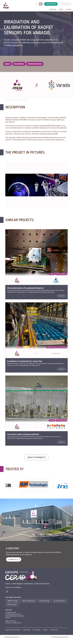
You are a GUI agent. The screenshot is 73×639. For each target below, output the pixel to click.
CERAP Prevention (12, 601)
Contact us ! (12, 559)
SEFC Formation (12, 604)
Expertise (53, 9)
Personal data (54, 630)
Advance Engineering (28, 601)
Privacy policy (36, 630)
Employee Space (51, 4)
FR (37, 4)
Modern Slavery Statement (13, 630)
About (61, 9)
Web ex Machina (14, 637)
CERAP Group (65, 4)
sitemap (45, 630)
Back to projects (36, 457)
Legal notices (26, 630)
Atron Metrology (44, 601)
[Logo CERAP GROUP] (7, 5)
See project (61, 295)
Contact (68, 9)
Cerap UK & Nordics (59, 601)
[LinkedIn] (7, 591)
